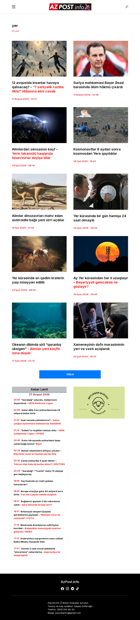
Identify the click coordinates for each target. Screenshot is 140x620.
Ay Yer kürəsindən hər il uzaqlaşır (100, 282)
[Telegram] (72, 588)
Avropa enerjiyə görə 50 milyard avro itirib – (38, 493)
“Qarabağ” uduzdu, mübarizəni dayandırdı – (35, 401)
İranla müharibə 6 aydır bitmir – (39, 462)
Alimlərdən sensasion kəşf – (35, 153)
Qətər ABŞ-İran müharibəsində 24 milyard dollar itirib (37, 412)
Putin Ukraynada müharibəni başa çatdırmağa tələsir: (37, 442)
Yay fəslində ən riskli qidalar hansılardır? (33, 483)
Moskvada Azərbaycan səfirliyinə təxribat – (37, 528)
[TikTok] (77, 588)
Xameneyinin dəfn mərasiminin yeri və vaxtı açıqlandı (98, 346)
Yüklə (70, 374)
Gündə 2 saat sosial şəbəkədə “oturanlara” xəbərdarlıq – (37, 552)
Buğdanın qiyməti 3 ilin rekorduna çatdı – (37, 503)
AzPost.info (70, 582)
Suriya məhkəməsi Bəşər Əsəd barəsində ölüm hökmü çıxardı (98, 85)
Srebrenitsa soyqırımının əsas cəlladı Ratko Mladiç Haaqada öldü (38, 540)
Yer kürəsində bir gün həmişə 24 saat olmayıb (99, 218)
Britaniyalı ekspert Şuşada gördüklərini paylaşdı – (37, 515)
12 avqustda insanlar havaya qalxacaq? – (38, 87)
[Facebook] (62, 588)
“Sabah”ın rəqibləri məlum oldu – (39, 432)
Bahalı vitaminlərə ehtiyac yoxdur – (37, 452)
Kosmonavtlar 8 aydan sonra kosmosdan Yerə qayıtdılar (97, 151)
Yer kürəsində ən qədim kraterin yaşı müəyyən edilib (38, 280)
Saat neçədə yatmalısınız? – (37, 422)
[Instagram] (67, 588)
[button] (13, 6)
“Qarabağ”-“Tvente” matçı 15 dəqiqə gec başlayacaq (38, 473)
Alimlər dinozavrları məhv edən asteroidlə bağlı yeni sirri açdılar (38, 218)
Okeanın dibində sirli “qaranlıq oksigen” (36, 348)
